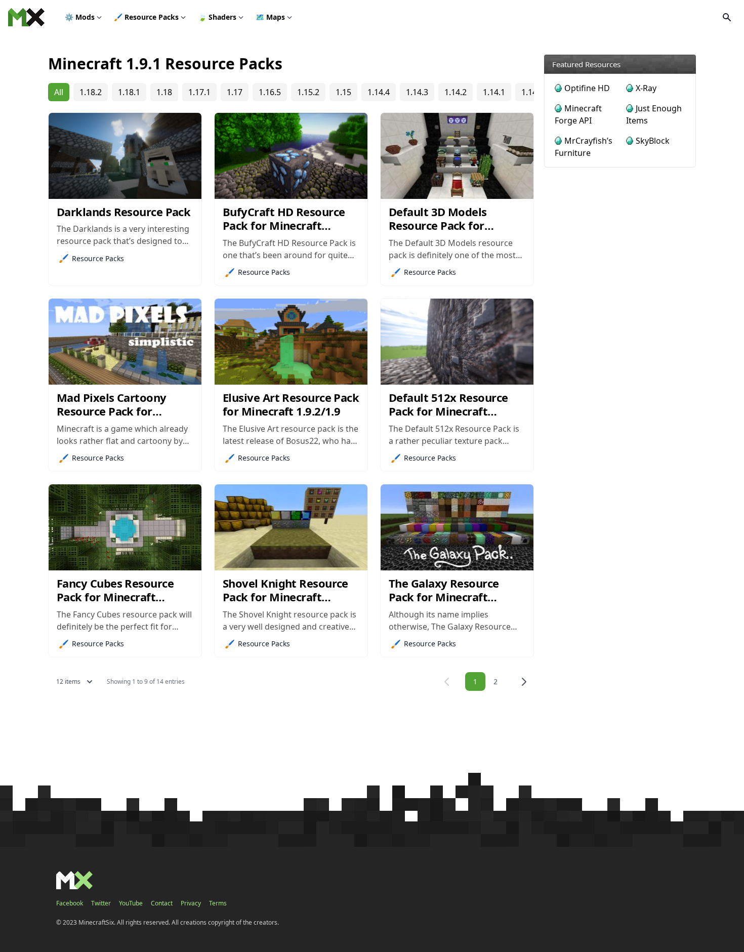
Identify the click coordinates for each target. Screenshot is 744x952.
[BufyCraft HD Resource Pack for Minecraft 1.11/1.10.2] (291, 156)
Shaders (217, 17)
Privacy (191, 903)
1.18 (164, 92)
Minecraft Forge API (578, 114)
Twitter (101, 903)
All (58, 92)
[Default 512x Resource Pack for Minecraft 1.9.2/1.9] (457, 342)
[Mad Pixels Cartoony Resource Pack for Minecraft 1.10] (125, 342)
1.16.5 (270, 92)
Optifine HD (587, 88)
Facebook (69, 903)
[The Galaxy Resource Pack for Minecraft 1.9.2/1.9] (457, 527)
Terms (218, 903)
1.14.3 (417, 92)
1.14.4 (378, 92)
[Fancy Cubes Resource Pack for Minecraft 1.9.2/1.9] (125, 527)
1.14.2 (455, 92)
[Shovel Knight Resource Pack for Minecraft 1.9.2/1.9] (291, 527)
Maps (270, 17)
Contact (162, 903)
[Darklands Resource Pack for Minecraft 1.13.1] (125, 156)
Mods (80, 17)
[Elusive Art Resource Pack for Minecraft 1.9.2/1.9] (291, 342)
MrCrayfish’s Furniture (583, 146)
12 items (68, 681)
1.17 (234, 92)
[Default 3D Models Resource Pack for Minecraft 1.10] (457, 156)
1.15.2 (308, 92)
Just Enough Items (654, 114)
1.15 (343, 92)
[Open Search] (727, 17)
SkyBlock (653, 140)
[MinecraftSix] (26, 17)
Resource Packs (146, 17)
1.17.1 (199, 92)
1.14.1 (494, 92)
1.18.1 (129, 92)
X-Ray (646, 88)
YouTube (131, 903)
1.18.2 (90, 92)
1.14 (529, 92)
